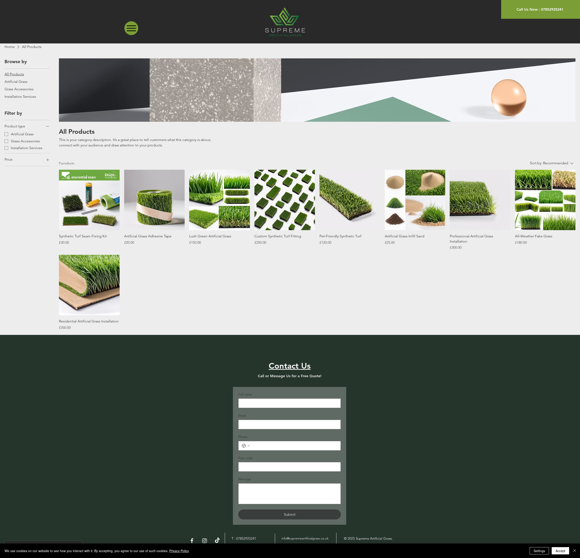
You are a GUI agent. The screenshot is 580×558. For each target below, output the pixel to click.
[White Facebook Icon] (192, 540)
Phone (242, 437)
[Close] (574, 550)
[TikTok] (217, 540)
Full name (245, 394)
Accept (560, 550)
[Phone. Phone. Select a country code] (245, 445)
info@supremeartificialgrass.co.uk (305, 538)
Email (242, 415)
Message (244, 479)
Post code (245, 458)
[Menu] (131, 28)
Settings (539, 550)
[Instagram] (204, 540)
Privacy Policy (179, 550)
